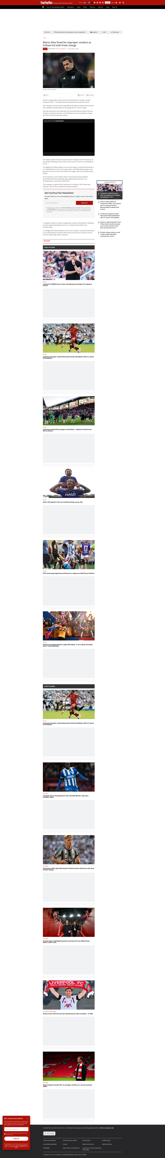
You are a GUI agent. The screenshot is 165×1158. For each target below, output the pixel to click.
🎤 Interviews (115, 32)
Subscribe (107, 2)
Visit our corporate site (107, 1128)
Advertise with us (107, 1144)
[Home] (43, 7)
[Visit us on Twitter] (92, 3)
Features (92, 7)
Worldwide (46, 1148)
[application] (69, 137)
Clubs (107, 7)
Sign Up (16, 1139)
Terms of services (66, 207)
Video (85, 7)
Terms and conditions (49, 1140)
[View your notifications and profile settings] (120, 2)
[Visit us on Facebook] (89, 3)
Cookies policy (106, 1140)
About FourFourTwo (88, 1144)
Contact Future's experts (70, 1140)
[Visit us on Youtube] (95, 3)
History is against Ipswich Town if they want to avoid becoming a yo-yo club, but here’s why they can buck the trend (110, 225)
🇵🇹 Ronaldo (93, 32)
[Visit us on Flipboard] (100, 3)
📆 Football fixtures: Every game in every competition (69, 32)
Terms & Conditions (14, 1146)
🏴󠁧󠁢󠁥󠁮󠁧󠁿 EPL (104, 32)
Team (44, 38)
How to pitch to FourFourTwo (71, 1148)
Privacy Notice (52, 209)
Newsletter (70, 7)
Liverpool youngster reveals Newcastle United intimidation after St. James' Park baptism (110, 215)
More (114, 7)
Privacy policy (86, 1140)
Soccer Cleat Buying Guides (55, 7)
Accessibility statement (50, 1144)
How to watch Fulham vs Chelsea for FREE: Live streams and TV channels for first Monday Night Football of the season (110, 205)
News (78, 7)
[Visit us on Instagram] (97, 3)
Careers (65, 1144)
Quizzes (100, 7)
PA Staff (52, 49)
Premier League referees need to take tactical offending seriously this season (110, 234)
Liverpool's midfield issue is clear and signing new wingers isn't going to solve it (110, 195)
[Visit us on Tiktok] (103, 3)
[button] (123, 2)
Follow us (82, 95)
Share (47, 95)
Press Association (61, 49)
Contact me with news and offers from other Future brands (16, 1133)
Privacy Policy (22, 1145)
